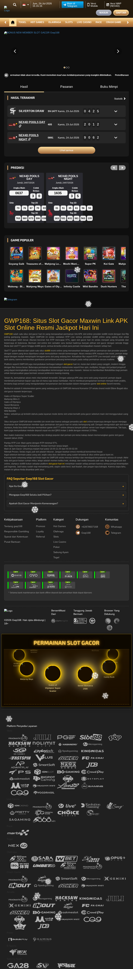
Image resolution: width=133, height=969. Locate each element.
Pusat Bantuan (12, 541)
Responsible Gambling (16, 531)
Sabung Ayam (61, 552)
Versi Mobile (94, 4)
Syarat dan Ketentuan (16, 536)
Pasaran (66, 86)
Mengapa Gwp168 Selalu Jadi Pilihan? (30, 494)
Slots (69, 22)
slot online (102, 384)
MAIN (17, 253)
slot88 (47, 350)
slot (85, 421)
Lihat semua (66, 150)
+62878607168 (89, 526)
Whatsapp (116, 526)
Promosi (40, 526)
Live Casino (84, 22)
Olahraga (54, 22)
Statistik (118, 98)
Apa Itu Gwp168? (18, 485)
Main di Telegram (72, 4)
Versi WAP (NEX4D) (115, 4)
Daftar (121, 12)
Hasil (24, 86)
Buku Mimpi (109, 86)
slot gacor (68, 364)
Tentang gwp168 (13, 526)
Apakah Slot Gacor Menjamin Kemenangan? (33, 503)
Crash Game (113, 22)
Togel (22, 22)
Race (99, 22)
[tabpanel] (66, 51)
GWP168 (8, 334)
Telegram (116, 532)
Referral (40, 536)
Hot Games (37, 22)
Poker (56, 547)
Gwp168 (86, 532)
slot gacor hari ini (56, 464)
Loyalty (40, 531)
